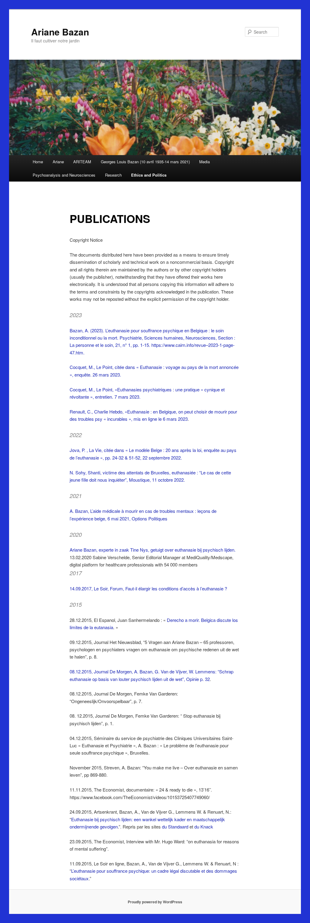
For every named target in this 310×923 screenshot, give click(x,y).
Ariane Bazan (60, 31)
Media (204, 161)
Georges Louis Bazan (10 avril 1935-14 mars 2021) (145, 161)
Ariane (58, 161)
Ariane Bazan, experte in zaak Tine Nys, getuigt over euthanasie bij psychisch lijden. (153, 549)
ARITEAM (82, 161)
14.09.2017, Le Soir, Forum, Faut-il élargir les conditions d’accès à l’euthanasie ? (148, 588)
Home (38, 161)
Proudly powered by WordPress (155, 902)
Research (113, 175)
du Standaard (175, 826)
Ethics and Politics (149, 175)
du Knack (203, 826)
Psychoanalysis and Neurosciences (64, 175)
